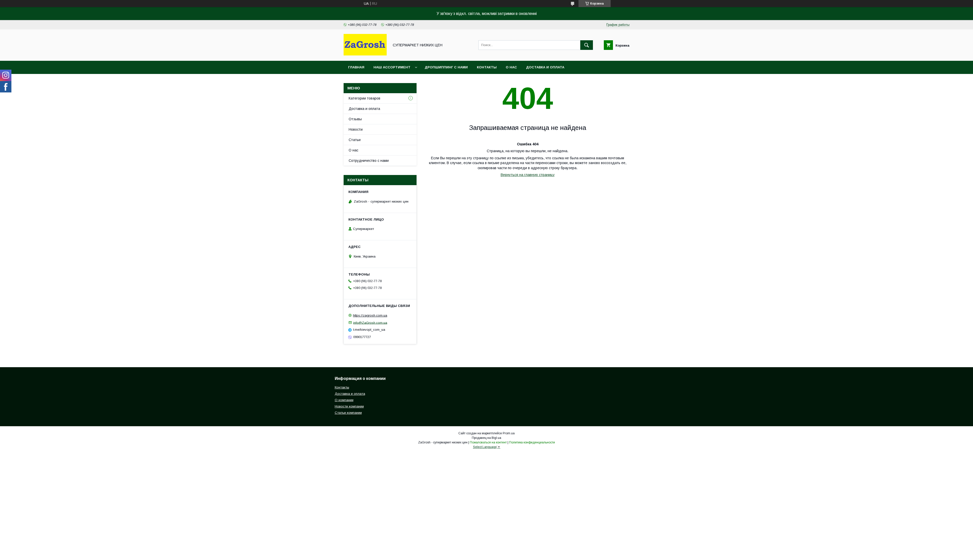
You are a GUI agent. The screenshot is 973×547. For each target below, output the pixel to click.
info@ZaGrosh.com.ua (370, 322)
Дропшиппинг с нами (446, 67)
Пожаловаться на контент (488, 442)
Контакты (487, 67)
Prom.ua (509, 433)
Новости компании (349, 406)
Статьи (355, 140)
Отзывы (355, 119)
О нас (511, 67)
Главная (356, 67)
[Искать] (586, 45)
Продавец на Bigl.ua (486, 438)
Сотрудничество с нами (369, 161)
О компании (344, 400)
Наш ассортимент (391, 67)
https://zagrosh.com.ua (370, 315)
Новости (356, 129)
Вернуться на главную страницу (528, 175)
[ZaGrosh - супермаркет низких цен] (365, 54)
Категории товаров (364, 98)
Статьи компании (348, 413)
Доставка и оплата (545, 67)
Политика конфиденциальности (532, 442)
